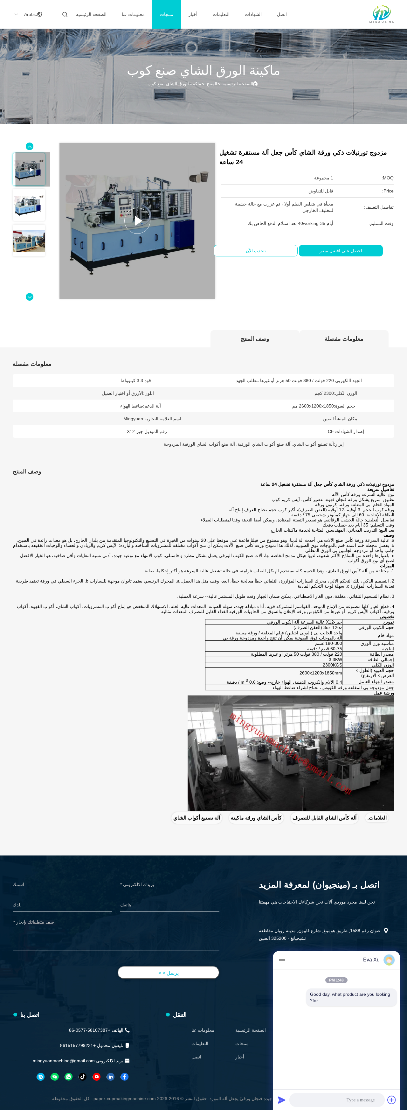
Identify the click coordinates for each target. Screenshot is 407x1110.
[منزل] (381, 14)
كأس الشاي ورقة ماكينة (256, 817)
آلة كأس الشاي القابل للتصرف (324, 817)
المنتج (212, 83)
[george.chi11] (40, 1076)
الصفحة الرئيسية (91, 14)
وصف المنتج (255, 339)
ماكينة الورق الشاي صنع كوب (174, 83)
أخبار (193, 14)
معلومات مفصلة (344, 339)
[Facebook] (124, 1076)
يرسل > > (168, 973)
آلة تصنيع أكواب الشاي (196, 817)
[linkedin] (110, 1076)
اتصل (282, 14)
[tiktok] (82, 1076)
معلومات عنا (133, 14)
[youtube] (96, 1076)
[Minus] (282, 960)
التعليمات (221, 14)
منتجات (166, 14)
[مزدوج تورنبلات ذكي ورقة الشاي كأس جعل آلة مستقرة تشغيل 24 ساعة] (137, 221)
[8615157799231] (68, 1076)
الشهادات (253, 14)
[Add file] (391, 1100)
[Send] (282, 1100)
